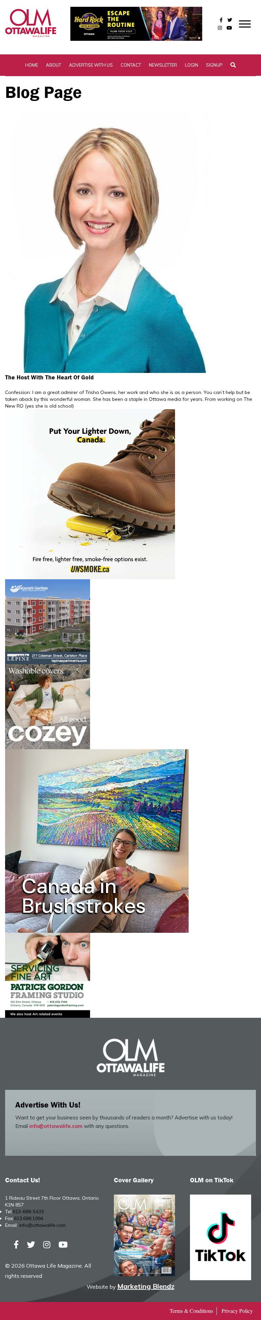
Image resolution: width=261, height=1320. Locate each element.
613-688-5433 (28, 1211)
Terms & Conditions (191, 1310)
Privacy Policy (237, 1310)
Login (191, 65)
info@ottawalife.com (56, 1126)
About (53, 65)
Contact (131, 65)
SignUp (214, 65)
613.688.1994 (28, 1218)
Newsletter (163, 65)
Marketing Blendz (145, 1286)
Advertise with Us (91, 65)
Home (31, 65)
